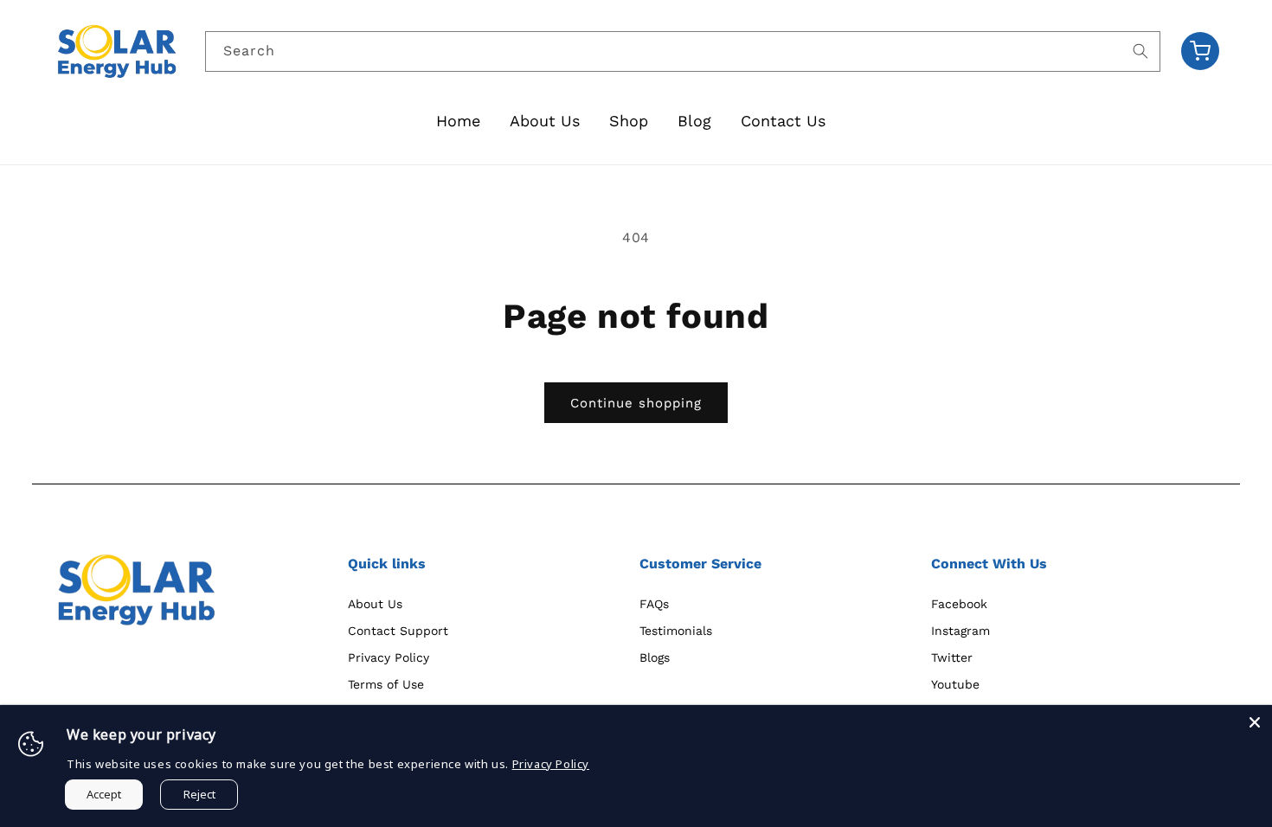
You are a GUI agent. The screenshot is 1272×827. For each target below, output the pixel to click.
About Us (375, 604)
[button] (1200, 51)
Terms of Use (386, 684)
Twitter (952, 657)
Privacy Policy (388, 657)
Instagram (960, 631)
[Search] (1140, 51)
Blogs (654, 657)
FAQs (654, 604)
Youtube (955, 684)
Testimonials (675, 631)
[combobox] (683, 51)
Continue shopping (636, 403)
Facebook (959, 604)
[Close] (1254, 722)
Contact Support (398, 631)
